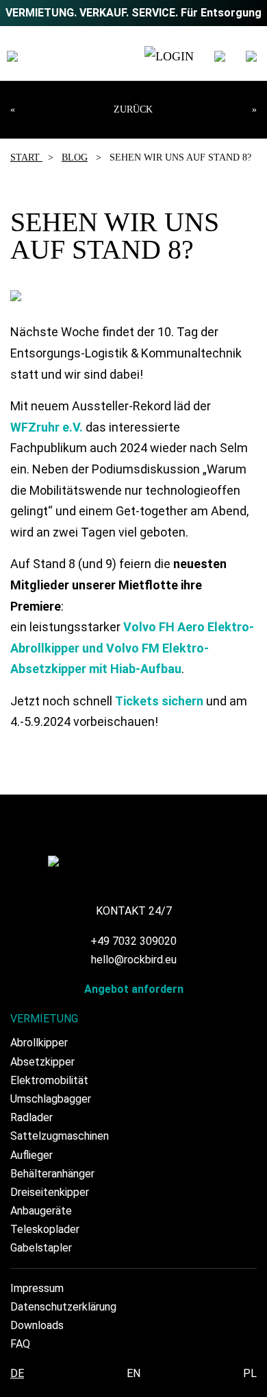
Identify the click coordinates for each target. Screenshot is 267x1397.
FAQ (20, 1343)
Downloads (37, 1325)
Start (26, 157)
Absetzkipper (42, 1061)
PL (250, 1373)
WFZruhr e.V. (46, 427)
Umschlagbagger (50, 1098)
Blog (75, 157)
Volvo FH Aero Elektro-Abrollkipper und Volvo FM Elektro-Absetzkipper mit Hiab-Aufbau (132, 648)
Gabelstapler (41, 1247)
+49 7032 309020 (133, 941)
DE (17, 1373)
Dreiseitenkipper (49, 1192)
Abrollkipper (39, 1042)
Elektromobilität (49, 1080)
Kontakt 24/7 (134, 910)
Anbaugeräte (41, 1210)
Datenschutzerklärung (63, 1306)
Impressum (37, 1288)
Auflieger (31, 1155)
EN (133, 1373)
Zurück (133, 109)
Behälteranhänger (52, 1173)
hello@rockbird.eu (134, 959)
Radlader (31, 1117)
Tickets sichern (159, 701)
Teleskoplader (44, 1229)
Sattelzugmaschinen (59, 1135)
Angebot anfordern (133, 989)
